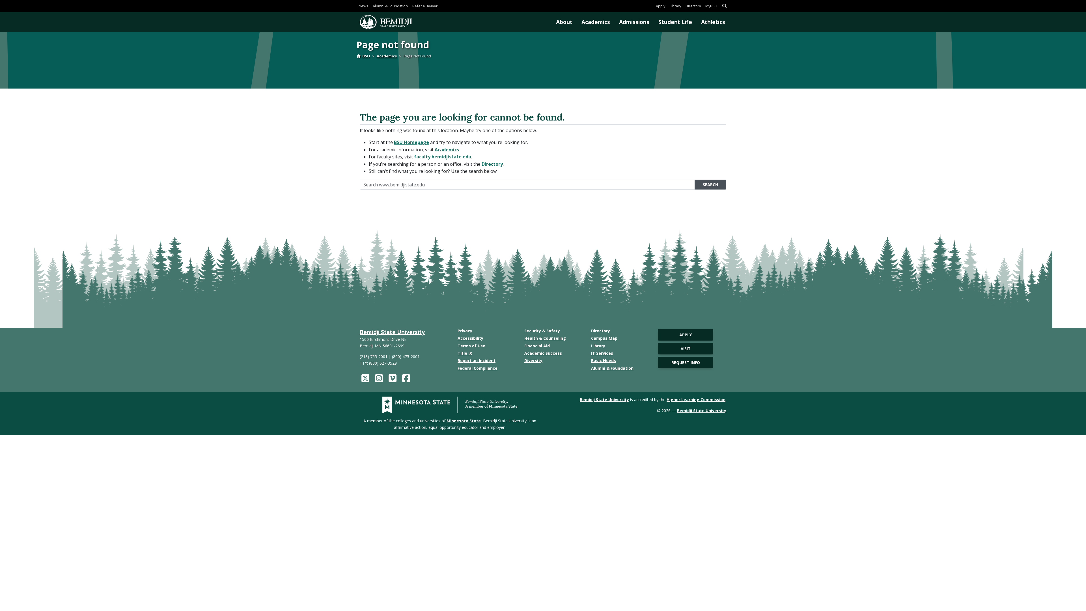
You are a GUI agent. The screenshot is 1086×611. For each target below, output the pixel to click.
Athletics (713, 22)
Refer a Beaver (425, 5)
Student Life (675, 22)
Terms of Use (471, 345)
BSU (366, 56)
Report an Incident (476, 360)
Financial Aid (537, 345)
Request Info (685, 362)
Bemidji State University (392, 332)
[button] (724, 6)
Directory (693, 5)
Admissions (634, 22)
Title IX (465, 353)
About (564, 22)
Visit (686, 348)
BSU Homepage (411, 142)
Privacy (465, 331)
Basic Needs (603, 360)
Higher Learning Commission (696, 399)
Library (675, 5)
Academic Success (543, 353)
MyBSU (711, 5)
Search (710, 184)
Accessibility (470, 338)
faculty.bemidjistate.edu (442, 157)
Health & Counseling (545, 338)
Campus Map (604, 338)
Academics (595, 22)
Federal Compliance (477, 368)
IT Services (602, 353)
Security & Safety (542, 331)
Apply (660, 5)
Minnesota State (464, 420)
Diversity (533, 360)
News (363, 5)
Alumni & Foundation (390, 5)
